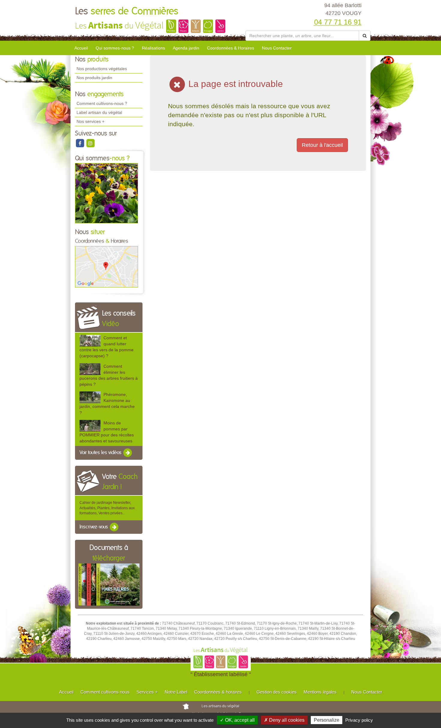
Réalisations (153, 48)
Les (126, 11)
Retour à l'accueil (322, 145)
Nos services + (90, 121)
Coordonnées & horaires (218, 691)
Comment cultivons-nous (105, 691)
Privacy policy (359, 720)
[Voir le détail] (90, 340)
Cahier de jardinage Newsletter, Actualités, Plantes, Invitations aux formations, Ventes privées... (107, 508)
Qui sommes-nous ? (115, 48)
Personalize (326, 720)
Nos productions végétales (101, 68)
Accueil (81, 48)
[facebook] (80, 143)
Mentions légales (320, 691)
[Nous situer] (106, 266)
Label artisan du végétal (99, 112)
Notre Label (176, 691)
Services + (147, 691)
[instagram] (90, 143)
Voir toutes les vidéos (101, 452)
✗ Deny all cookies (284, 720)
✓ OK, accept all (237, 720)
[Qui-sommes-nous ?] (106, 193)
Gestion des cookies (276, 691)
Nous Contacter (277, 48)
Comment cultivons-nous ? (101, 103)
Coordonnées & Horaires (230, 48)
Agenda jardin (186, 48)
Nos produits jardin (94, 77)
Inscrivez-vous (94, 526)
